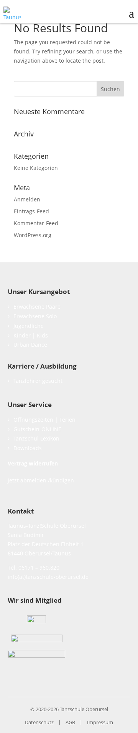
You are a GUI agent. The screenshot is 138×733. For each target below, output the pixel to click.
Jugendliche (28, 325)
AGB (70, 722)
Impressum (100, 722)
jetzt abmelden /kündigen (41, 480)
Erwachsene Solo (35, 316)
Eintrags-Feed (31, 211)
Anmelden (27, 199)
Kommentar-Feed (36, 223)
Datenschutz (39, 722)
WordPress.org (32, 235)
